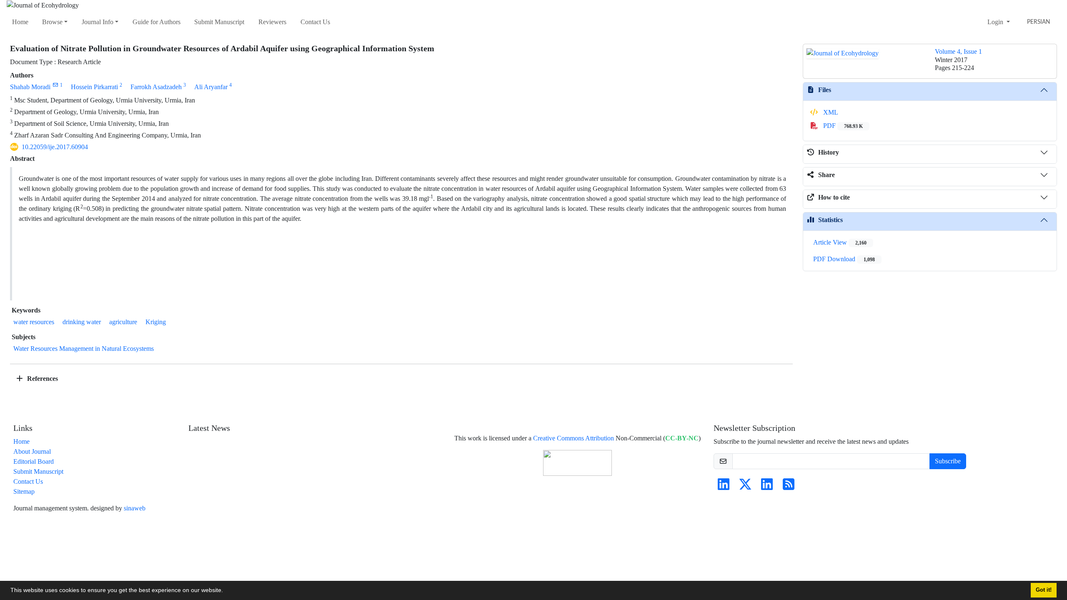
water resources (33, 322)
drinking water (82, 322)
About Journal (32, 451)
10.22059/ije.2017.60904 (55, 147)
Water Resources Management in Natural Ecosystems (83, 348)
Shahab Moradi (30, 87)
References (41, 378)
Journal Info (97, 22)
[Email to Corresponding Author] (55, 85)
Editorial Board (33, 461)
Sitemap (24, 491)
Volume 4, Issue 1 (958, 51)
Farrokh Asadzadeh (156, 87)
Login (996, 22)
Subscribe (948, 461)
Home (20, 22)
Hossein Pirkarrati (94, 87)
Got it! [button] (1044, 590)
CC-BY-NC (682, 438)
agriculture (123, 322)
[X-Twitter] (745, 487)
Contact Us (315, 22)
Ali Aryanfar (211, 87)
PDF (842, 126)
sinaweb (134, 508)
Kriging (155, 322)
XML (830, 112)
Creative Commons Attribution (573, 438)
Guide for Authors (156, 22)
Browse (52, 22)
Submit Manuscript (219, 22)
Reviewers (272, 22)
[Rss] (789, 487)
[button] (226, 591)
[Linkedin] (724, 487)
